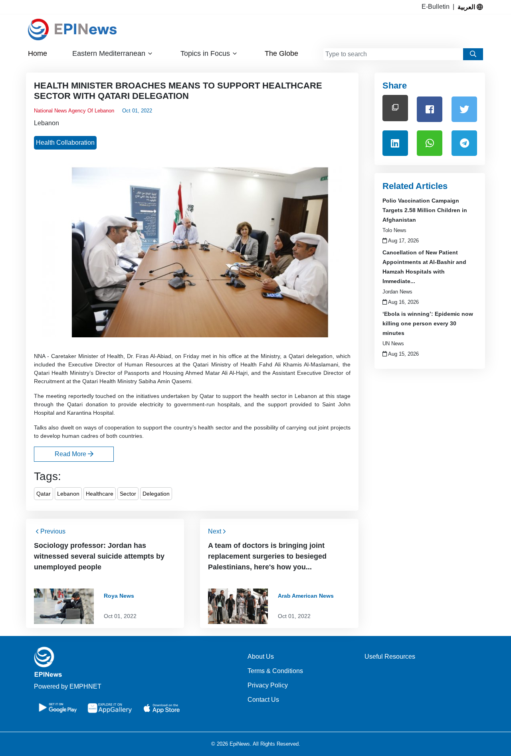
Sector (128, 493)
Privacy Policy (268, 685)
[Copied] (395, 108)
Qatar (43, 493)
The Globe (281, 53)
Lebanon (46, 123)
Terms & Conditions (275, 670)
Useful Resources (389, 656)
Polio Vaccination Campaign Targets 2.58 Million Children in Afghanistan (424, 210)
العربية (467, 6)
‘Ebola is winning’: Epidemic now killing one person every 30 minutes (427, 323)
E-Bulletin (437, 6)
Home (37, 53)
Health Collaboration (65, 142)
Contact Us (263, 699)
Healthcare (99, 493)
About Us (261, 656)
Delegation (156, 493)
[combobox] (393, 54)
